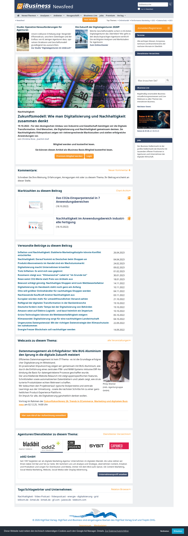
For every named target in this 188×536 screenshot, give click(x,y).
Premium (110, 15)
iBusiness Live (90, 16)
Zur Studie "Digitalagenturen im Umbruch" (51, 48)
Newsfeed (20, 20)
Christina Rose (28, 139)
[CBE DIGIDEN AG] (74, 446)
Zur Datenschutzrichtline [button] (117, 531)
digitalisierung (84, 490)
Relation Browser (120, 483)
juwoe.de (66, 493)
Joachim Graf (43, 139)
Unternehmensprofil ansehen (113, 468)
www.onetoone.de (82, 525)
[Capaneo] (119, 446)
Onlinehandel (123, 20)
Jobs (102, 15)
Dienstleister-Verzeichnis (116, 434)
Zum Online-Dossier (99, 45)
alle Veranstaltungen (118, 340)
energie (72, 490)
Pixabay (38, 106)
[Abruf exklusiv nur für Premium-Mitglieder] (128, 198)
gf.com (56, 493)
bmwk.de (46, 493)
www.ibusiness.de (60, 525)
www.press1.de (103, 525)
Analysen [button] (45, 15)
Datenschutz (162, 20)
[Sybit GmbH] (97, 446)
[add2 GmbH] (52, 446)
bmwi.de (34, 493)
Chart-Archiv (123, 190)
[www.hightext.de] (94, 507)
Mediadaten (100, 519)
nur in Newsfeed (147, 9)
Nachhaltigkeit (25, 490)
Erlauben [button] (178, 531)
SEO (153, 20)
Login (89, 156)
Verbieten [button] (164, 531)
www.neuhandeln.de (124, 525)
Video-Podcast (42, 490)
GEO (170, 20)
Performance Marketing (140, 20)
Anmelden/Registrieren (150, 28)
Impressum (85, 519)
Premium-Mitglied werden (69, 156)
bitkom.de (23, 493)
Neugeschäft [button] (73, 15)
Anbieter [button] (58, 15)
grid (96, 490)
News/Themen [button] (29, 15)
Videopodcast (58, 490)
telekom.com (79, 493)
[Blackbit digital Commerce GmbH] (29, 446)
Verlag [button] (120, 15)
